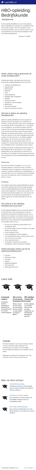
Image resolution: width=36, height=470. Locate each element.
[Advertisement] (18, 53)
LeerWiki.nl (10, 2)
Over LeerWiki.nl (28, 468)
